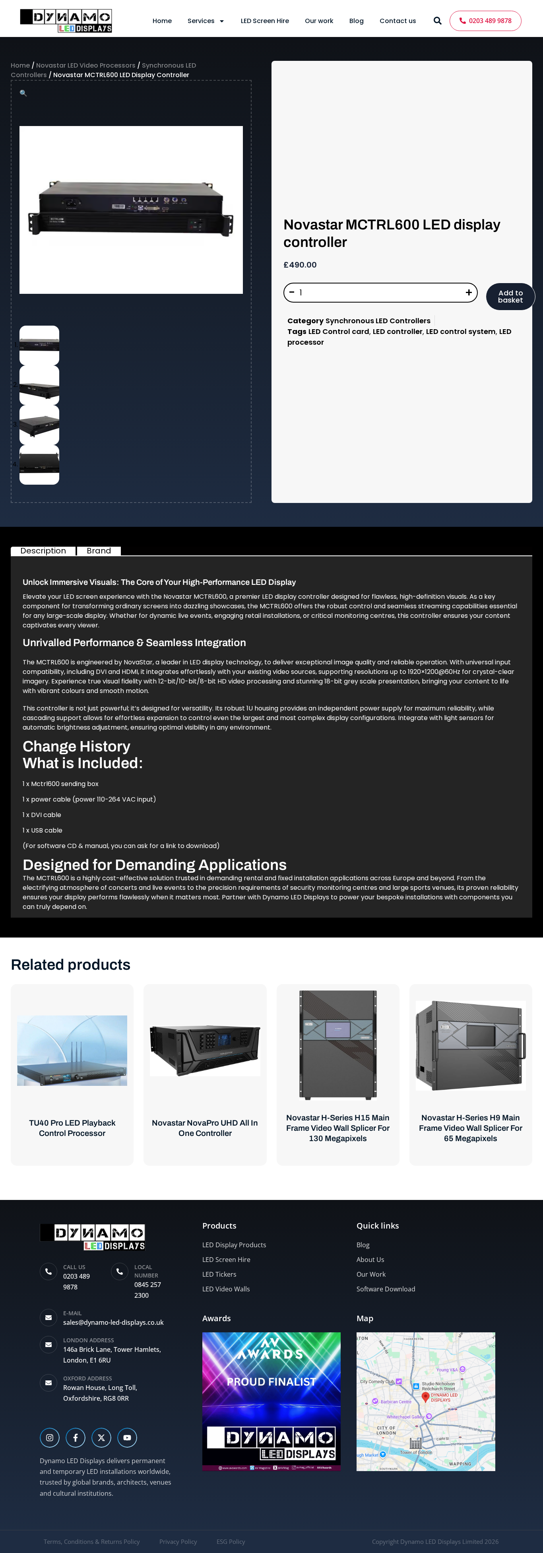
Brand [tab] (99, 550)
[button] (23, 93)
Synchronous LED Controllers (378, 321)
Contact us (398, 20)
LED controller (398, 331)
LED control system (461, 331)
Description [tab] (43, 550)
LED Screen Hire (265, 20)
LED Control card (338, 331)
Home (162, 20)
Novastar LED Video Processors (86, 65)
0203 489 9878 (489, 20)
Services (201, 20)
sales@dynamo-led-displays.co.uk (113, 1322)
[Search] (438, 21)
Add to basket (510, 296)
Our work (319, 20)
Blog (356, 20)
